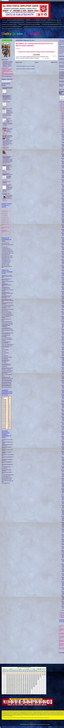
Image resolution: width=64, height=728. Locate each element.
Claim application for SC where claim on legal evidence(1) (6, 296)
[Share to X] (46, 58)
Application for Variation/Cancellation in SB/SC (6, 284)
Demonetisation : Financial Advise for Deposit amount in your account (8, 197)
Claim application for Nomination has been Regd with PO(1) (7, 293)
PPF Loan (4, 354)
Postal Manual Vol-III (6, 254)
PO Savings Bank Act (6, 248)
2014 (61, 110)
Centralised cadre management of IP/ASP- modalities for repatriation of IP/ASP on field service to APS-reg (7, 121)
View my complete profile (7, 76)
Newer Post (19, 62)
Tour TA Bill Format (5, 483)
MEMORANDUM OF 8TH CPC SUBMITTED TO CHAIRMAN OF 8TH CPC (7, 98)
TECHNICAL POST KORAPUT (6, 194)
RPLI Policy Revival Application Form (5, 361)
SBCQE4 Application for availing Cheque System (6, 383)
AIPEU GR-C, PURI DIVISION (6, 182)
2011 (61, 615)
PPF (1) (3, 348)
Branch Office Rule (5, 243)
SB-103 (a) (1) (4, 366)
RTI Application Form (6, 476)
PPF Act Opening (5, 349)
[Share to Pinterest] (48, 58)
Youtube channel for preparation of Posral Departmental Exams (7, 130)
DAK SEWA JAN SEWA (7, 135)
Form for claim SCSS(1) (6, 312)
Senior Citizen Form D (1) (7, 387)
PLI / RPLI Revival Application (8, 474)
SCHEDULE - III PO (5, 263)
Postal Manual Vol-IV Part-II (7, 257)
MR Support (5, 127)
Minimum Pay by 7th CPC (51, 22)
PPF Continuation (5, 352)
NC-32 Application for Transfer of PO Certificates (7, 329)
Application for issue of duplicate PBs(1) (6, 279)
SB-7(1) (3, 375)
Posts (61, 96)
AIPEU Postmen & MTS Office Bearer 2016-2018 (35, 20)
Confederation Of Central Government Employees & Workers (8, 88)
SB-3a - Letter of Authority (7, 374)
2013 (61, 612)
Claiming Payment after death (7, 309)
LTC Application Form (6, 466)
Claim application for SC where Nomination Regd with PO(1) (7, 300)
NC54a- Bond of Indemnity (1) (7, 344)
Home (3, 20)
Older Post (54, 62)
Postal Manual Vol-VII (6, 260)
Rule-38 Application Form (7, 477)
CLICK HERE (36, 54)
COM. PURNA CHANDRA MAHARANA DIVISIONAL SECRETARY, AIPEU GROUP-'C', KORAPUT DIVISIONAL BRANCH (8, 64)
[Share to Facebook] (47, 58)
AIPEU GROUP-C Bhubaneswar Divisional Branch (7, 174)
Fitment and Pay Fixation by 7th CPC (16, 22)
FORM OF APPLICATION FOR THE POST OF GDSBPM (29, 24)
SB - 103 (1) (4, 362)
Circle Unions (4, 22)
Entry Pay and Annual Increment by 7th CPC (35, 22)
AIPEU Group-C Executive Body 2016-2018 (15, 20)
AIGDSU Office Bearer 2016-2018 (54, 20)
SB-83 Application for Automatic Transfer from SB (7, 378)
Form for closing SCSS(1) (7, 313)
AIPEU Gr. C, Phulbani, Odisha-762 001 (7, 165)
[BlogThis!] (45, 58)
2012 (61, 613)
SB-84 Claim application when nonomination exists (7, 380)
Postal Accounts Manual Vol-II (8, 253)
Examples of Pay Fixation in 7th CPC (9, 24)
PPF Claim (4, 351)
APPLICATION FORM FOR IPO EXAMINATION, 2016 (12, 28)
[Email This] (44, 58)
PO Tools (61, 53)
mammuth (39, 724)
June (62, 121)
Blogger (48, 724)
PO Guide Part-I (5, 247)
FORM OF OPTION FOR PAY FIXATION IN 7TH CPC (52, 24)
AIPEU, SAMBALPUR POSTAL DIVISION (7, 157)
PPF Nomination (5, 355)
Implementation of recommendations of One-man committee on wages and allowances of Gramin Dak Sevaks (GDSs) (7, 160)
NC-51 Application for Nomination (6, 336)
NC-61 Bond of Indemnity (7, 337)
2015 (61, 108)
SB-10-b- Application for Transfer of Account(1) (6, 365)
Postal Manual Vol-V (6, 258)
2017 (61, 105)
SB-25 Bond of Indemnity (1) (7, 370)
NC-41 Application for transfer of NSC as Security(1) (8, 333)
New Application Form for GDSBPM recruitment (11, 26)
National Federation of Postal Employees (7, 96)
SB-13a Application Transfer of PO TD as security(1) (7, 369)
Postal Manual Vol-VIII (6, 261)
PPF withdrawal (5, 358)
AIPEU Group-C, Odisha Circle (7, 109)
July (62, 120)
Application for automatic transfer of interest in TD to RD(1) (7, 276)
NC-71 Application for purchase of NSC (6, 342)
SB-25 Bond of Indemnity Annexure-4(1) (7, 372)
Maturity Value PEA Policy (7, 321)
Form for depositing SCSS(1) (7, 315)
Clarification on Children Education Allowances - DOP (7, 168)
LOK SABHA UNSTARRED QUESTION (8, 177)
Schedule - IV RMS (5, 264)
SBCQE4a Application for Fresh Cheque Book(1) (7, 385)
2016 (61, 107)
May (62, 123)
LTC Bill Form (4, 468)
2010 (61, 617)
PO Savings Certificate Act (7, 250)
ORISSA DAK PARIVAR (7, 150)
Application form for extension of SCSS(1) (6, 288)
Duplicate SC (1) (5, 310)
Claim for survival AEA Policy (7, 305)
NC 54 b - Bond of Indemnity (7, 323)
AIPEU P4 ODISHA (6, 101)
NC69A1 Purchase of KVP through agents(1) (7, 346)
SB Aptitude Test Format (6, 479)
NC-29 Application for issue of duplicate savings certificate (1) (7, 325)
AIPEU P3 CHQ (6, 147)
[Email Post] (43, 58)
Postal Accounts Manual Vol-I (7, 251)
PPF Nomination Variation (7, 357)
